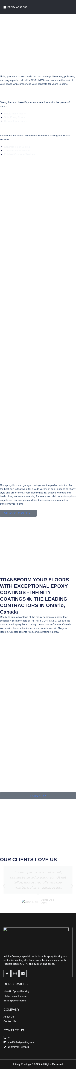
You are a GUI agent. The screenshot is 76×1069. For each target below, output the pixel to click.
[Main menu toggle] (68, 7)
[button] (4, 886)
